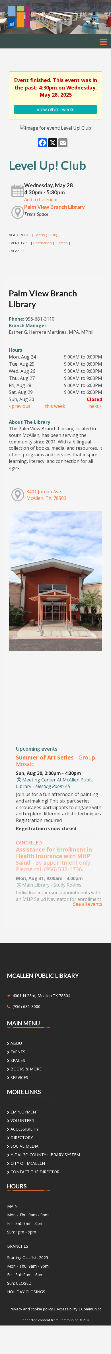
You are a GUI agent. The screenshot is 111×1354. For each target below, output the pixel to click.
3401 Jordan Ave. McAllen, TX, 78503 (46, 494)
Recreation (42, 242)
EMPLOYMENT (23, 1112)
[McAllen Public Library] (36, 16)
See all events (87, 904)
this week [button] (55, 406)
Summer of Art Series (55, 761)
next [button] (94, 406)
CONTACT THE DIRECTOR (34, 1171)
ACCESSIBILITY (23, 1129)
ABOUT (16, 1043)
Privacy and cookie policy (31, 1309)
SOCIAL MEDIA (23, 1146)
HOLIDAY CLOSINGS (26, 1291)
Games (62, 242)
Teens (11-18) (45, 234)
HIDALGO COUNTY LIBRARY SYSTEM (44, 1154)
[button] (103, 41)
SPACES (17, 1060)
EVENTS (17, 1051)
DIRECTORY (21, 1137)
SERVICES (18, 1077)
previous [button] (20, 406)
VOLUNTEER (21, 1120)
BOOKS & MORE (25, 1069)
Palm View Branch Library (54, 207)
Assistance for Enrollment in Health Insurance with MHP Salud (54, 859)
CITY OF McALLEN (27, 1163)
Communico (91, 1309)
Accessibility (67, 1309)
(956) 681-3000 (25, 1006)
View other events (55, 109)
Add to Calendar (41, 199)
